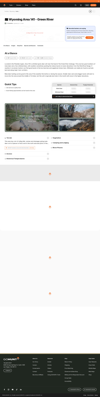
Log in (87, 5)
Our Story (35, 395)
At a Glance (7, 45)
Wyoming (12, 11)
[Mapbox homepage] (8, 40)
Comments (40, 45)
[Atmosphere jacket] (48, 371)
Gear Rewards (92, 395)
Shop (66, 392)
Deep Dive (19, 45)
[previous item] (88, 357)
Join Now (93, 5)
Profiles (7, 11)
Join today (90, 37)
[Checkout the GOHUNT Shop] (80, 5)
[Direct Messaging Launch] (74, 371)
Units (17, 11)
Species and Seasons (30, 45)
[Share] (90, 11)
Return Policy (68, 395)
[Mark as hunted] (93, 11)
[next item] (89, 357)
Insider (49, 395)
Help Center (92, 392)
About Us (35, 392)
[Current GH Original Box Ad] (22, 371)
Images (13, 45)
